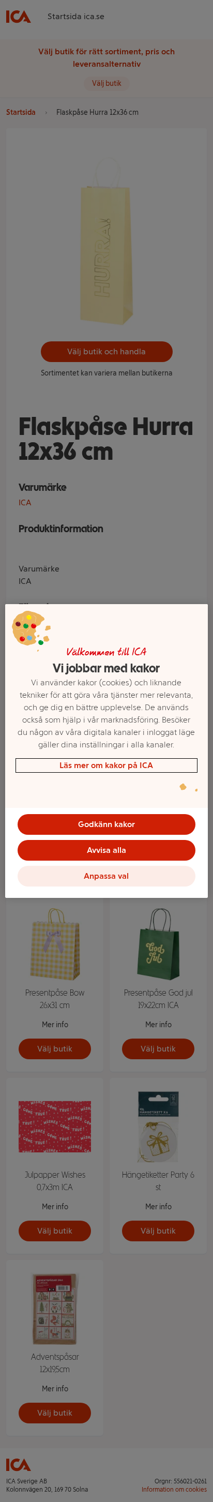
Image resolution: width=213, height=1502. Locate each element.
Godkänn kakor (106, 824)
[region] (106, 751)
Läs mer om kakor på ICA (106, 765)
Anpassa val (106, 876)
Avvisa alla (106, 850)
